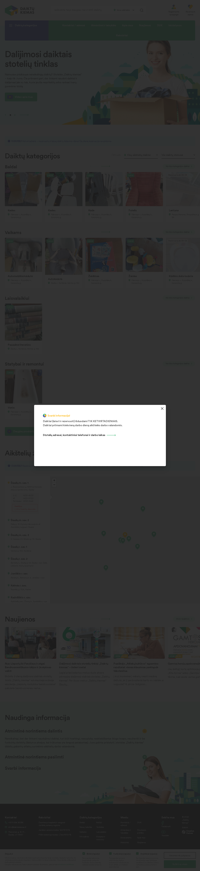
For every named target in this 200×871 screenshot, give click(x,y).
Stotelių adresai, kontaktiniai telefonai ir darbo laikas (74, 435)
